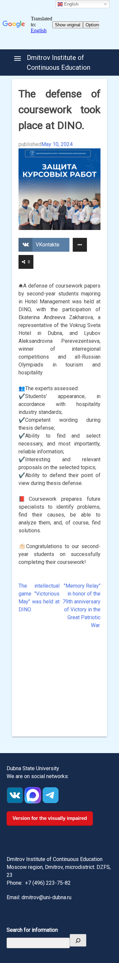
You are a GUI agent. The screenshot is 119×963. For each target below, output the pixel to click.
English (70, 4)
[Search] (78, 940)
